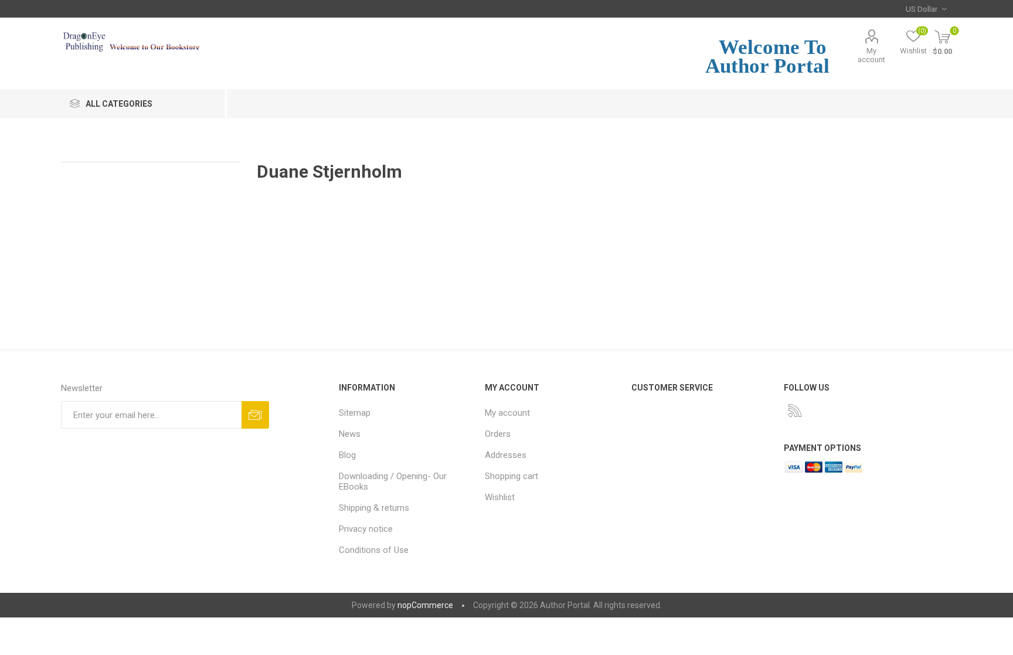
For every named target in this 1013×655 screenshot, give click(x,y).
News (350, 434)
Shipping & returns (374, 508)
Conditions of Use (374, 550)
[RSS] (795, 410)
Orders (498, 434)
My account (871, 55)
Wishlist (500, 497)
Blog (347, 455)
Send (255, 415)
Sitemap (354, 413)
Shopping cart (511, 476)
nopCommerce (425, 605)
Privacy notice (366, 529)
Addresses (505, 455)
